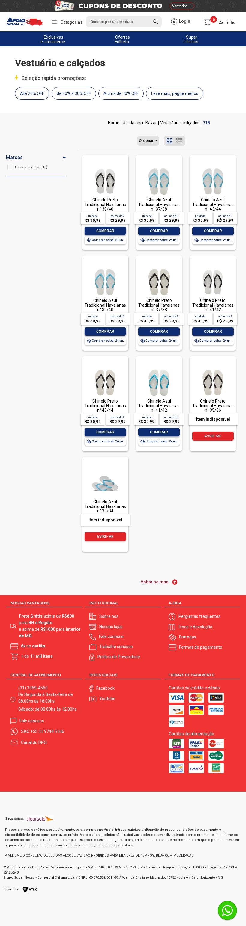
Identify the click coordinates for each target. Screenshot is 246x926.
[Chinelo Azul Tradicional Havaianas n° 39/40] (105, 269)
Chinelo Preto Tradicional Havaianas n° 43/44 (105, 406)
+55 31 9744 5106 (47, 731)
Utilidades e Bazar (140, 123)
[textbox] (123, 21)
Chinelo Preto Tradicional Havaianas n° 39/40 (105, 204)
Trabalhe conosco (116, 646)
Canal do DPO (34, 742)
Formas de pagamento (200, 647)
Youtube (107, 698)
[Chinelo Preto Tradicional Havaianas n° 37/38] (159, 269)
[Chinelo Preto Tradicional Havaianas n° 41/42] (212, 269)
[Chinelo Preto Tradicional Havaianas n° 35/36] (212, 370)
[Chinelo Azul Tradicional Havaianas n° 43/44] (212, 168)
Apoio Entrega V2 (113, 123)
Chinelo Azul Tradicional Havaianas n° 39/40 (105, 305)
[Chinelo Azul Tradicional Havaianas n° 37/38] (159, 168)
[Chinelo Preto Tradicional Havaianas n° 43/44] (105, 370)
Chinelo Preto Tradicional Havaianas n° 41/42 (213, 305)
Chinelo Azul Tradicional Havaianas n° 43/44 (213, 204)
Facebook (105, 688)
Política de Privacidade (119, 656)
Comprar (105, 231)
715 (206, 123)
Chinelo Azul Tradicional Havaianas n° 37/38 (159, 204)
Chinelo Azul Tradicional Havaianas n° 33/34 (105, 506)
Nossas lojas (111, 626)
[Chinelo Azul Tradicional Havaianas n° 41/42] (159, 370)
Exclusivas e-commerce (52, 39)
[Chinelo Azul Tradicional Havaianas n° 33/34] (105, 470)
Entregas (187, 637)
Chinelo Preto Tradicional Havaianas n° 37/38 (159, 305)
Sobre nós (108, 616)
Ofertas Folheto (122, 39)
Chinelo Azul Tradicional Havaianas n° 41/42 (159, 406)
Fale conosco (111, 636)
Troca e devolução (195, 626)
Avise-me (212, 436)
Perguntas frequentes (199, 616)
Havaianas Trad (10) (31, 167)
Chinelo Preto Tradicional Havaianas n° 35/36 (213, 406)
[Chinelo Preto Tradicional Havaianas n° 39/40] (105, 168)
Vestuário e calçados (180, 123)
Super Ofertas (191, 39)
